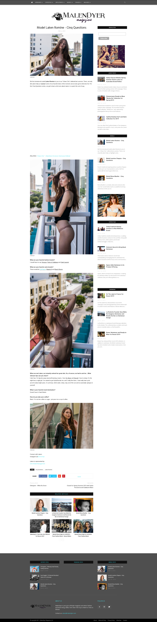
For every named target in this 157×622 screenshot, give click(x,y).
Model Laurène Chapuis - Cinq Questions (116, 576)
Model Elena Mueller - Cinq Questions (115, 585)
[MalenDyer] (78, 17)
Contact (125, 620)
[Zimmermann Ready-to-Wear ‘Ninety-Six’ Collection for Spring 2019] (101, 97)
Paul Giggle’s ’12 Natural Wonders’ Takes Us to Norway (50, 576)
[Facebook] (99, 607)
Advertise (118, 620)
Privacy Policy (111, 620)
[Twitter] (109, 607)
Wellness (86, 2)
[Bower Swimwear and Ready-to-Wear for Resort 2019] (101, 334)
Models (69, 2)
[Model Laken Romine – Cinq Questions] (101, 142)
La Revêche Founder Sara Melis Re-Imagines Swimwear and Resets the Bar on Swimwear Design (61, 514)
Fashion (77, 2)
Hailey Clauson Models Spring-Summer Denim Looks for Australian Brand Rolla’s (116, 79)
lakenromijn (41, 456)
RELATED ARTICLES (61, 494)
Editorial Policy (102, 620)
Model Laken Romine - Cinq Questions (48, 585)
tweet (79, 477)
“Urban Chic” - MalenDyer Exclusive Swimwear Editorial (53, 156)
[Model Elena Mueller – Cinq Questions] (83, 505)
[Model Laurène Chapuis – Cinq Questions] (40, 505)
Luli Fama (43, 269)
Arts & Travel (59, 2)
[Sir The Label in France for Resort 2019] (101, 295)
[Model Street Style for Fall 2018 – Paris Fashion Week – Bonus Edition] (62, 526)
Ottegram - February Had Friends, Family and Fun (50, 568)
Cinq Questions (39, 469)
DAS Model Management (37, 463)
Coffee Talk (48, 2)
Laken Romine (48, 469)
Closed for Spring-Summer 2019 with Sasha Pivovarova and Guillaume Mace (80, 486)
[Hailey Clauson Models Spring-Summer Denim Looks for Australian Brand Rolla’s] (101, 79)
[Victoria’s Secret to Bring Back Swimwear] (101, 248)
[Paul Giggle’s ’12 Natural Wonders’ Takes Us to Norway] (34, 578)
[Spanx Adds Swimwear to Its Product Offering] (101, 266)
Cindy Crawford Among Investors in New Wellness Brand (114, 228)
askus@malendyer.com (69, 613)
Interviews (38, 2)
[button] (125, 2)
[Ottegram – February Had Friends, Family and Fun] (34, 569)
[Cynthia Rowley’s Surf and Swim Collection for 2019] (101, 118)
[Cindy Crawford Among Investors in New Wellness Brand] (101, 228)
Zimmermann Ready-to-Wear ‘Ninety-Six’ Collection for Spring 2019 (115, 98)
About (95, 620)
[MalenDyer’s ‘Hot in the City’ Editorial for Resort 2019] (40, 526)
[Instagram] (104, 607)
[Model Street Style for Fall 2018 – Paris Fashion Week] (83, 526)
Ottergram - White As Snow (38, 485)
